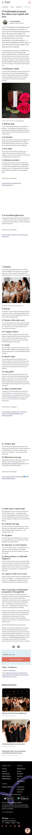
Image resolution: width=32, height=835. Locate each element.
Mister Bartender (12, 397)
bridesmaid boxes (7, 674)
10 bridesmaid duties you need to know (13, 744)
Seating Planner (6, 773)
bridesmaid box (23, 673)
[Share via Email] (18, 647)
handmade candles (20, 120)
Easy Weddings (5, 6)
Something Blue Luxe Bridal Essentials (12, 463)
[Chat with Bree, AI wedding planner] (27, 830)
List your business (7, 812)
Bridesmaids (19, 6)
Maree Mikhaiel (15, 21)
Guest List (4, 771)
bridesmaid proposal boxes (9, 676)
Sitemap (7, 822)
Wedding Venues (21, 768)
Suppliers (19, 765)
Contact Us (20, 791)
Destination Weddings (7, 786)
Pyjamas (4, 305)
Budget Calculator (6, 776)
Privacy (13, 822)
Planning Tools (6, 765)
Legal (18, 822)
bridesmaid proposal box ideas (20, 674)
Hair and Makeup (21, 781)
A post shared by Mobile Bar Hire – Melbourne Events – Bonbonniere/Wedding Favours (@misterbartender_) (14, 413)
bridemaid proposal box (11, 673)
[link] (2, 826)
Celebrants (19, 776)
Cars (18, 778)
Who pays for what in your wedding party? (14, 713)
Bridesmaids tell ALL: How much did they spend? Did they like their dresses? (14, 752)
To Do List (4, 768)
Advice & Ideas (20, 786)
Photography (20, 773)
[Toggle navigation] (3, 2)
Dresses (19, 771)
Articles (12, 6)
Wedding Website (6, 778)
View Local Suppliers (16, 659)
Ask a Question (20, 789)
